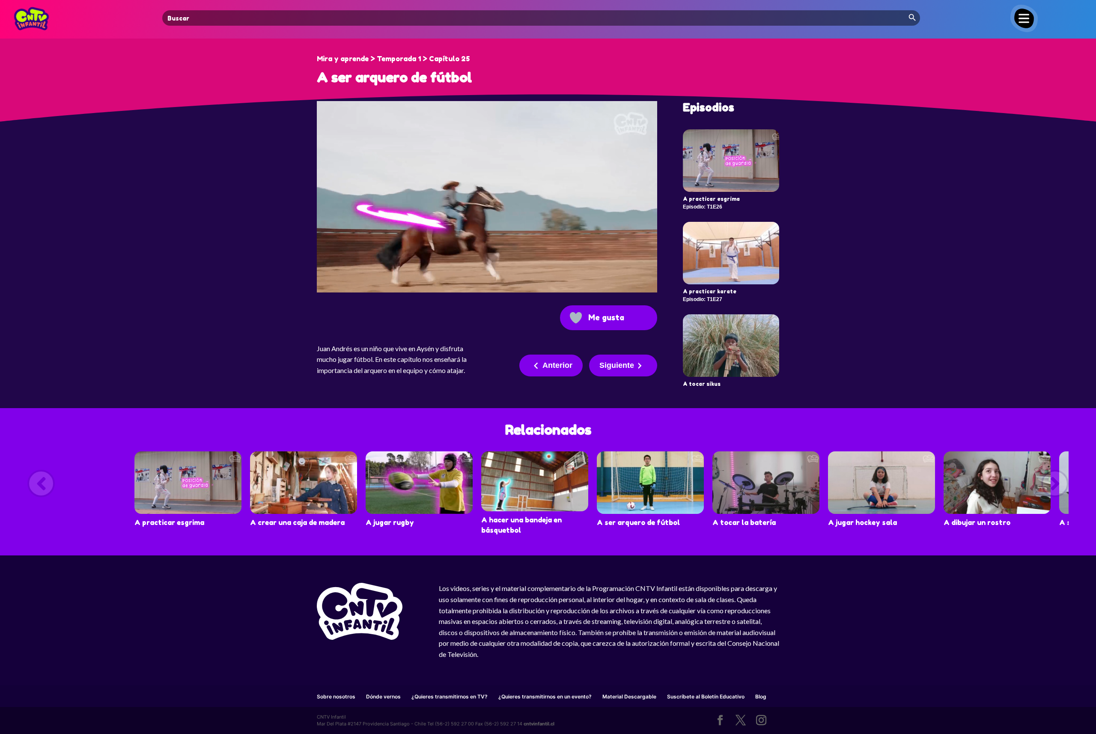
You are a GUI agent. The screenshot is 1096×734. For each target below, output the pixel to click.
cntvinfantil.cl (539, 724)
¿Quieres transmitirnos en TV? (449, 696)
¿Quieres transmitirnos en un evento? (545, 696)
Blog (760, 696)
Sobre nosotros (336, 696)
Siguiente (616, 365)
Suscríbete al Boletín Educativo (706, 696)
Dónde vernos (383, 696)
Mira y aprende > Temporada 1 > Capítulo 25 (393, 58)
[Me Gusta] (575, 317)
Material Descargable (629, 696)
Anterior (557, 365)
